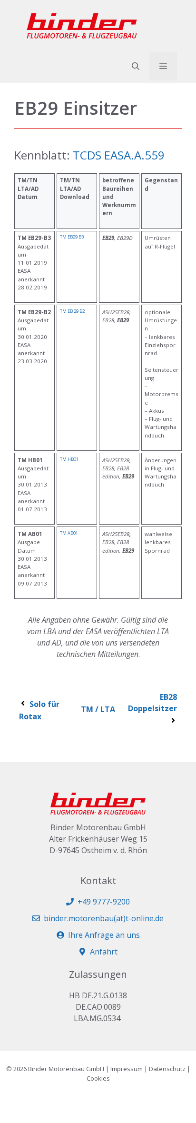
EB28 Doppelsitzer (152, 703)
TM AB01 (69, 533)
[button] (135, 66)
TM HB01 (69, 459)
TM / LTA (98, 709)
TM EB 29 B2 (72, 311)
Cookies (98, 1078)
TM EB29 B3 (72, 237)
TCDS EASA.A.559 (119, 155)
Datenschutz (167, 1068)
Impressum (126, 1068)
